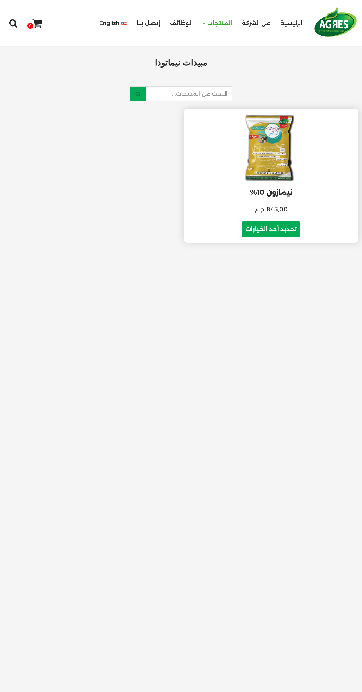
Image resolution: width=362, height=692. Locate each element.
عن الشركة (256, 23)
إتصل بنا (148, 23)
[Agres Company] (335, 21)
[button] (204, 23)
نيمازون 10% (271, 192)
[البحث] (13, 23)
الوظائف (181, 23)
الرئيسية (291, 23)
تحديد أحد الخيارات (271, 229)
